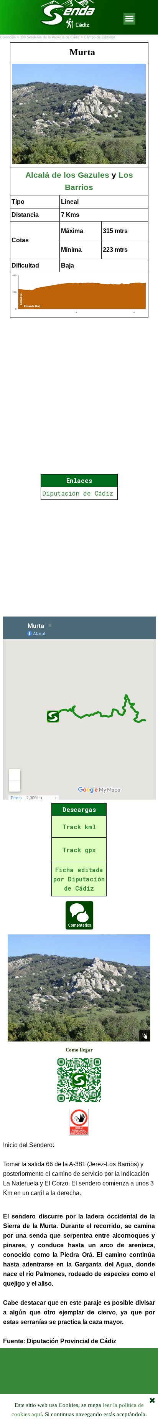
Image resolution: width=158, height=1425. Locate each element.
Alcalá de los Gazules (67, 175)
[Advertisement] (79, 558)
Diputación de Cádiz (77, 493)
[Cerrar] (152, 1400)
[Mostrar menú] (129, 19)
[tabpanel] (79, 179)
